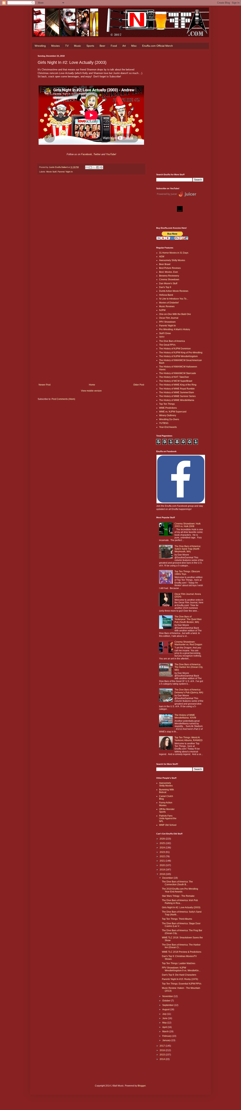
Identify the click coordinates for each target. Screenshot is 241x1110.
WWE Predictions (168, 408)
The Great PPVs (167, 345)
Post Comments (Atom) (63, 399)
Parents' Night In (65, 172)
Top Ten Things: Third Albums (177, 919)
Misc (134, 45)
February (167, 1036)
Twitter (97, 154)
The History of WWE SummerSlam (176, 392)
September (168, 1005)
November (168, 996)
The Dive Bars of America (172, 341)
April (165, 1027)
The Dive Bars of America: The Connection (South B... (177, 883)
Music (77, 45)
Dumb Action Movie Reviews (173, 291)
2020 (162, 865)
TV (67, 45)
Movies (55, 45)
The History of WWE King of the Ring (177, 384)
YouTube (110, 154)
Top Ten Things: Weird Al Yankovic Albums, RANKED (189, 738)
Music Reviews (167, 306)
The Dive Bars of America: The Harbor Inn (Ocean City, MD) (189, 667)
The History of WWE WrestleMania (176, 400)
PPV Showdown (167, 322)
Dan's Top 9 (165, 287)
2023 (162, 852)
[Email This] (87, 167)
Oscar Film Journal (168, 318)
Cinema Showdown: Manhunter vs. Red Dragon (188, 643)
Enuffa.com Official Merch (157, 45)
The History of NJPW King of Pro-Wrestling (180, 352)
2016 (162, 1050)
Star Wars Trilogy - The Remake (178, 896)
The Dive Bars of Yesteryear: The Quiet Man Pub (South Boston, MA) (188, 619)
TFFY (162, 337)
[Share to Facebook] (98, 167)
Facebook (86, 154)
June (165, 1018)
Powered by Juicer (167, 194)
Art (124, 45)
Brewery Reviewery (169, 275)
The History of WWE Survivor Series (177, 396)
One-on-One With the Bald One (175, 314)
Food (114, 45)
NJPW (162, 310)
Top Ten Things (167, 404)
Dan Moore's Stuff (168, 283)
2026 (162, 838)
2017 (162, 1045)
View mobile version (91, 390)
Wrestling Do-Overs (169, 419)
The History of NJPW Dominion (175, 348)
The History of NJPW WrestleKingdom (178, 356)
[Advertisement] (179, 111)
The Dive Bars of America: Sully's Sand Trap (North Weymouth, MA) (188, 549)
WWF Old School (167, 825)
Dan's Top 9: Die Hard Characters (179, 975)
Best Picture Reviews (170, 268)
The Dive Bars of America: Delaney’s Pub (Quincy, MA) (189, 691)
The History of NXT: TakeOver (174, 377)
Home (92, 384)
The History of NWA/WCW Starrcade (177, 373)
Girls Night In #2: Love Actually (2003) (181, 907)
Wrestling (40, 45)
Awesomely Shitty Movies (172, 260)
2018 (162, 874)
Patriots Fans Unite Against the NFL (167, 818)
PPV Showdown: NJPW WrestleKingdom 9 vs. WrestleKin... (181, 969)
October (166, 1000)
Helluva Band (166, 295)
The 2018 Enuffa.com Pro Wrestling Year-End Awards (180, 890)
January (166, 1040)
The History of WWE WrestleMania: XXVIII (185, 716)
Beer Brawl (164, 264)
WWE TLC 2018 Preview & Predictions (181, 952)
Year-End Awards (168, 427)
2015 (162, 1054)
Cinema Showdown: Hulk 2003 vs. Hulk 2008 (188, 525)
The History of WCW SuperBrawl (175, 381)
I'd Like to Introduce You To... (173, 298)
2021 (162, 860)
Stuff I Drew (165, 333)
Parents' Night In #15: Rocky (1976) (180, 979)
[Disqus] (91, 229)
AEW (161, 256)
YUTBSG (163, 423)
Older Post (138, 384)
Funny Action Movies (165, 804)
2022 (162, 856)
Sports (90, 45)
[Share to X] (94, 167)
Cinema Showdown (169, 279)
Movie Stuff (51, 172)
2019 (162, 869)
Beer (102, 45)
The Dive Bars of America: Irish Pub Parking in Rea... (180, 901)
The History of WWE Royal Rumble (177, 388)
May (164, 1022)
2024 (162, 847)
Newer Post (44, 384)
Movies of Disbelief (168, 302)
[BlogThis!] (90, 167)
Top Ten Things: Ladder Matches (178, 963)
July (164, 1014)
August (166, 1009)
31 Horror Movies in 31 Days (173, 252)
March (165, 1031)
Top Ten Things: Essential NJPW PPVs (181, 983)
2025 (162, 843)
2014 (162, 1059)
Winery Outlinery (167, 415)
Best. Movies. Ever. (168, 272)
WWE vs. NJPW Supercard (172, 411)
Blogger (142, 1085)
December (168, 878)
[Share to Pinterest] (101, 167)
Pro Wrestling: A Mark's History (174, 329)
